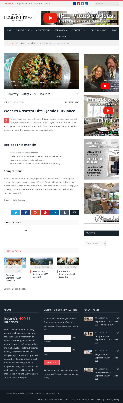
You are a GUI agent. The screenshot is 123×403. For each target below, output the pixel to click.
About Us (42, 399)
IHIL (7, 102)
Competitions (43, 30)
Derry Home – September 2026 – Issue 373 (35, 3)
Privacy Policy (113, 399)
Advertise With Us (87, 399)
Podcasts (61, 36)
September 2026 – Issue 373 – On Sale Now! (106, 323)
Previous (9, 69)
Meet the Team (55, 399)
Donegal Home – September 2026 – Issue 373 (106, 375)
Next (73, 69)
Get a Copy (59, 30)
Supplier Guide (98, 30)
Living (76, 102)
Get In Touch (70, 399)
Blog (114, 30)
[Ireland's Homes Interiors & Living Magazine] (18, 17)
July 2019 (69, 102)
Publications (78, 30)
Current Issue (23, 30)
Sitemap (101, 399)
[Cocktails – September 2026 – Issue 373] (68, 263)
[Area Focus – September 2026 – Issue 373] (41, 263)
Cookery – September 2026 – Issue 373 (14, 278)
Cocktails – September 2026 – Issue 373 (68, 274)
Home (8, 30)
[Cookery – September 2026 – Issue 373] (15, 263)
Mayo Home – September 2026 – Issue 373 (106, 357)
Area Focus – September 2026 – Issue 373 (41, 274)
